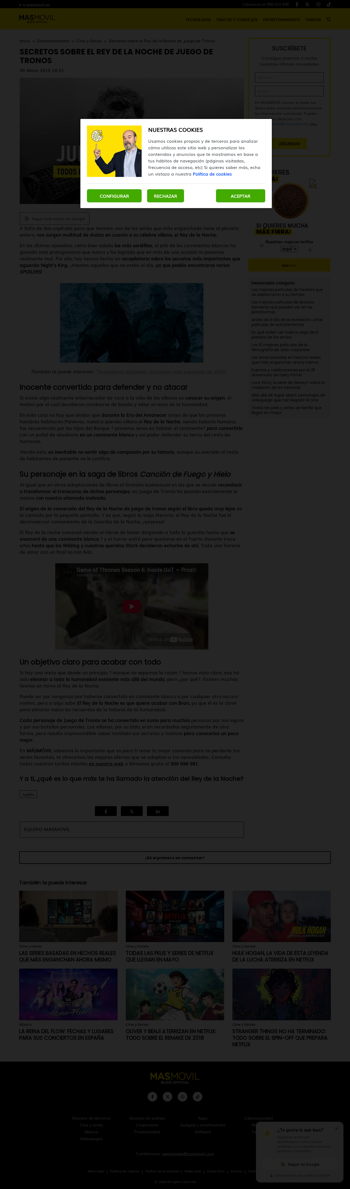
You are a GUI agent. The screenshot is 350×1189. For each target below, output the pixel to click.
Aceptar (240, 196)
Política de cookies (212, 173)
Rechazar (165, 196)
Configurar (114, 196)
